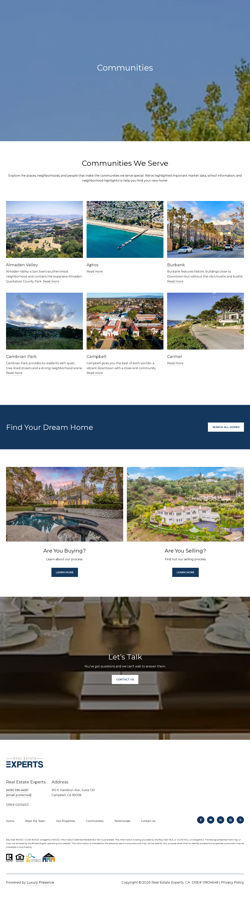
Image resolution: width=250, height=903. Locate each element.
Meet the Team (35, 821)
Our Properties (65, 821)
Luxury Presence (40, 882)
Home (10, 821)
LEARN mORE (65, 572)
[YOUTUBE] (210, 820)
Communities (94, 821)
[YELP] (240, 820)
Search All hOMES (226, 427)
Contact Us (148, 821)
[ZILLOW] (230, 820)
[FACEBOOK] (200, 820)
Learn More (185, 572)
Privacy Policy (232, 882)
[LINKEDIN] (220, 820)
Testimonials (122, 821)
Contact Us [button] (125, 679)
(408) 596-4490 (17, 790)
